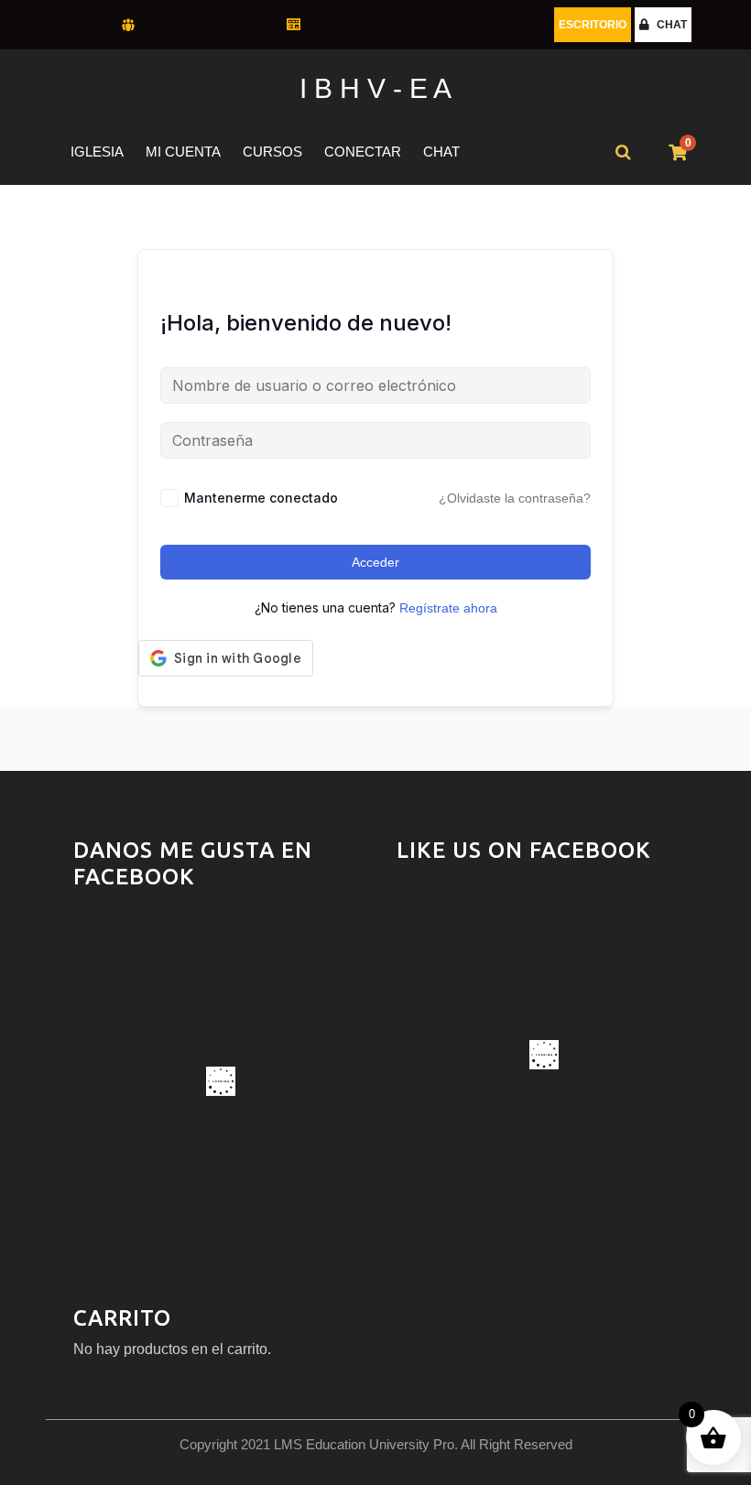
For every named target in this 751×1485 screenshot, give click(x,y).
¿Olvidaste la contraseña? (515, 498)
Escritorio (592, 24)
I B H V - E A (375, 88)
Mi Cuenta (183, 151)
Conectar (362, 151)
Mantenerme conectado (261, 497)
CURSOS (272, 151)
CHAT (672, 24)
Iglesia (97, 151)
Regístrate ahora (448, 608)
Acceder (375, 562)
